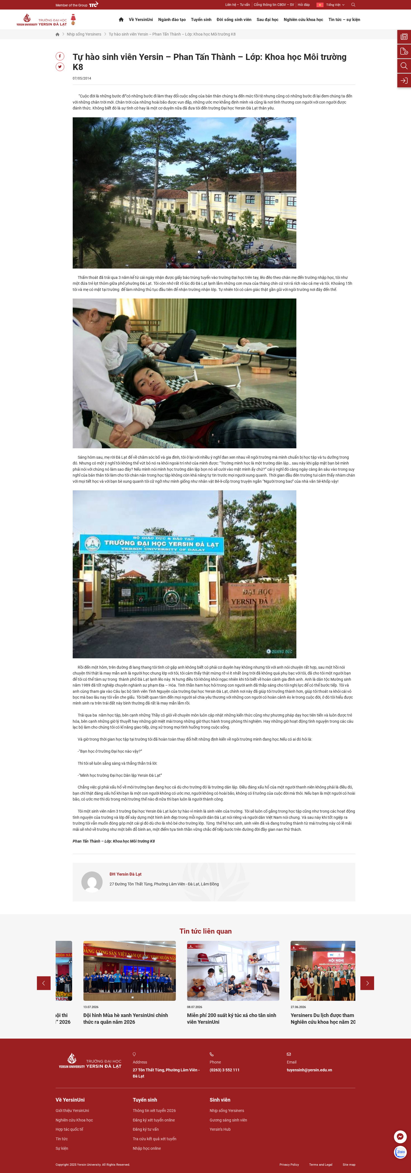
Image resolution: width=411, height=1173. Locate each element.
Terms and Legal (320, 1165)
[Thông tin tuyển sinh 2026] (404, 37)
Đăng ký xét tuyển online (154, 1120)
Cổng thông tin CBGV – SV (274, 5)
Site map (349, 1165)
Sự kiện (62, 1148)
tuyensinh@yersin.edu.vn (309, 1070)
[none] (330, 5)
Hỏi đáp (304, 5)
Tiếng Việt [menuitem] (333, 5)
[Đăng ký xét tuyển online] (404, 51)
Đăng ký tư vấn (146, 1129)
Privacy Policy (289, 1165)
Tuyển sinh (201, 19)
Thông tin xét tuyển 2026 (154, 1110)
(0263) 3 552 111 (225, 1070)
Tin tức (62, 1139)
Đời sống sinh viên (234, 19)
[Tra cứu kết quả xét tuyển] (404, 66)
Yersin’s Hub (220, 1129)
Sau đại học (267, 19)
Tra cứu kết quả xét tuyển (154, 1139)
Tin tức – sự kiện (344, 19)
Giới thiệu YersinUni (72, 1110)
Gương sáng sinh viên (228, 1120)
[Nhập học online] (404, 80)
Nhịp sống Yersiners (84, 34)
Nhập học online (147, 1148)
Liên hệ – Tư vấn (237, 5)
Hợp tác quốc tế (69, 1129)
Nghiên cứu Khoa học (74, 1120)
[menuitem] (330, 5)
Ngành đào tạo (172, 19)
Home (58, 34)
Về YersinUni (141, 19)
